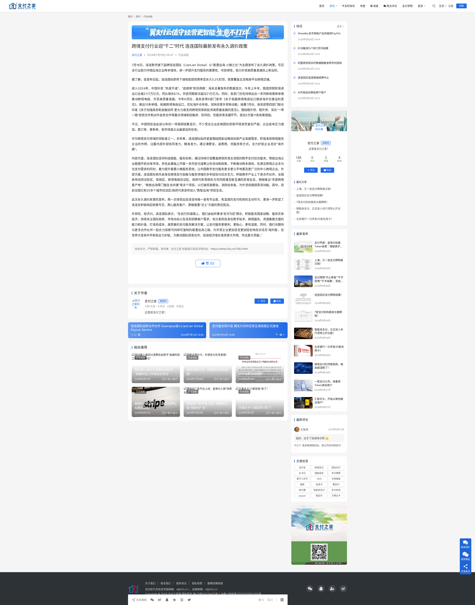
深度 (375, 5)
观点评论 (392, 5)
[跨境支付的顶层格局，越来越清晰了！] (303, 368)
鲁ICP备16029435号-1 (206, 593)
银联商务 (319, 473)
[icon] (310, 588)
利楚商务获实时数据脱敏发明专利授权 (320, 62)
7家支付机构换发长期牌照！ (312, 202)
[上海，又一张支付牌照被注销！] (303, 264)
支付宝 (302, 467)
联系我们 (166, 583)
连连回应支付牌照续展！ (310, 195)
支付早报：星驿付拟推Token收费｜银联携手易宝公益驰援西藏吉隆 (329, 246)
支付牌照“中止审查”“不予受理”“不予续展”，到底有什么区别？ (329, 281)
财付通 (302, 490)
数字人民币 (302, 478)
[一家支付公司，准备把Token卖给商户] (303, 385)
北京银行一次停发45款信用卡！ (314, 218)
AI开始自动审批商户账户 (312, 92)
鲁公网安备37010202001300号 (242, 593)
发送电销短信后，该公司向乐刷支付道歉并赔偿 (327, 445)
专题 (362, 5)
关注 (263, 301)
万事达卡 (336, 495)
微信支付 (336, 467)
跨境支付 (319, 467)
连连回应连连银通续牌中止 (313, 77)
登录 (441, 5)
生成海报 (141, 599)
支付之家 (137, 54)
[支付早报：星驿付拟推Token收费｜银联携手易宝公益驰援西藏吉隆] (303, 247)
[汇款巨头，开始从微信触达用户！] (303, 403)
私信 (278, 301)
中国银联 (336, 478)
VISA (319, 478)
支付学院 (407, 5)
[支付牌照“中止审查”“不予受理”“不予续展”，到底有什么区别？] (303, 281)
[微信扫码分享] (152, 599)
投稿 (461, 5)
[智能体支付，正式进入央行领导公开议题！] (303, 333)
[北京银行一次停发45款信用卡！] (303, 351)
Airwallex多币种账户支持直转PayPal (319, 33)
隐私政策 (197, 583)
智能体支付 (319, 490)
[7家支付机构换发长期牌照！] (303, 316)
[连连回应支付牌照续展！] (303, 299)
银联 (302, 484)
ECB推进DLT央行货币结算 (313, 48)
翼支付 (336, 484)
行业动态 (183, 54)
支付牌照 (336, 473)
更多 (420, 5)
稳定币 (319, 495)
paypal (302, 495)
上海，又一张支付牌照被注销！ (314, 188)
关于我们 (150, 583)
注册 (450, 5)
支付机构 (336, 490)
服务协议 (181, 583)
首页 (321, 5)
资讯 (332, 5)
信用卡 (319, 484)
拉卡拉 (302, 473)
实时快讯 (349, 5)
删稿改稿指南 (215, 583)
